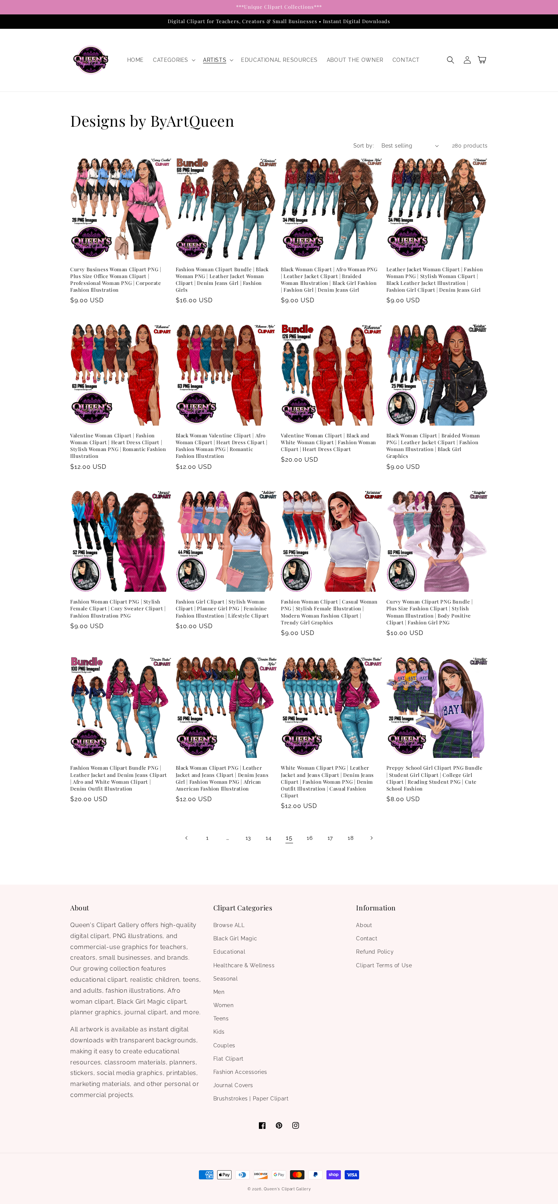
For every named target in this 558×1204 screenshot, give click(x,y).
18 (350, 838)
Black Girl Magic (235, 938)
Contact (366, 938)
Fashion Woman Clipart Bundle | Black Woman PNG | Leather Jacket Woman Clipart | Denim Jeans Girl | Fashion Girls (222, 279)
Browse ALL (229, 925)
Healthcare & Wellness (244, 965)
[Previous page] (186, 838)
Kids (219, 1032)
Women (223, 1005)
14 (268, 838)
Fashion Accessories (240, 1072)
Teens (221, 1018)
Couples (224, 1045)
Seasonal (225, 979)
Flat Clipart (228, 1059)
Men (219, 992)
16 (309, 838)
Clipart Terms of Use (384, 965)
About (364, 925)
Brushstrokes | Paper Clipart (251, 1099)
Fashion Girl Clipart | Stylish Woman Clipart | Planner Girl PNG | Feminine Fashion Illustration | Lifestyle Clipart (222, 608)
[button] (173, 60)
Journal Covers (233, 1085)
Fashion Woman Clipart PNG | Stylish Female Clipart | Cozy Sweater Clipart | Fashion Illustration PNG (118, 608)
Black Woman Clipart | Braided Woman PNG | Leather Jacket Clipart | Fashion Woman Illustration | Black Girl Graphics (433, 445)
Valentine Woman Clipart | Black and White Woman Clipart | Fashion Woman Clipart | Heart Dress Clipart (328, 442)
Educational (229, 952)
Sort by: (363, 146)
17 (330, 838)
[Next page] (371, 838)
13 (248, 838)
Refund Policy (375, 952)
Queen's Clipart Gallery (287, 1189)
